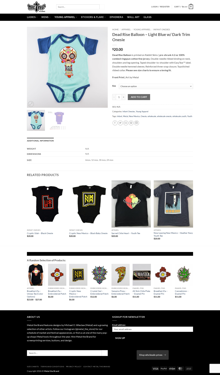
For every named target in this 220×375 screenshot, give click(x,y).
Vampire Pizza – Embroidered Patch (120, 292)
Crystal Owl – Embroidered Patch (99, 292)
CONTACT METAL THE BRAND (96, 366)
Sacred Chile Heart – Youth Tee (125, 233)
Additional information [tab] (40, 141)
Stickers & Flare (92, 17)
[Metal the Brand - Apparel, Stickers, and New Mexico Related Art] (39, 7)
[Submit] (102, 6)
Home (115, 29)
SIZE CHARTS (33, 366)
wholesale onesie (164, 116)
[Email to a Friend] (125, 122)
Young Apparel (64, 17)
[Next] (102, 67)
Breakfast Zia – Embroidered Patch (57, 292)
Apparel (126, 29)
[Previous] (32, 67)
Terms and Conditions (52, 366)
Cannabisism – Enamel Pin (182, 292)
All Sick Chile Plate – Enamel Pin (141, 292)
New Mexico (134, 116)
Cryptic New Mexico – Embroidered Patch (78, 294)
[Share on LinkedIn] (136, 122)
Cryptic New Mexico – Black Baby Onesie (88, 233)
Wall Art (133, 17)
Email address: (119, 325)
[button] (160, 7)
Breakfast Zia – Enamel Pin (161, 292)
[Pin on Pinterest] (131, 122)
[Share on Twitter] (120, 122)
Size (114, 86)
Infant (119, 116)
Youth (189, 116)
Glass (148, 17)
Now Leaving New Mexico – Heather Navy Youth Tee (173, 234)
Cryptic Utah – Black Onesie (40, 233)
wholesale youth (179, 116)
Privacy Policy (74, 366)
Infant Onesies (161, 29)
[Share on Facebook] (115, 122)
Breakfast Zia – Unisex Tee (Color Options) (35, 294)
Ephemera (116, 17)
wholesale (152, 116)
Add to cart (139, 97)
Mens (44, 17)
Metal (125, 116)
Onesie (144, 116)
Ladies (31, 17)
